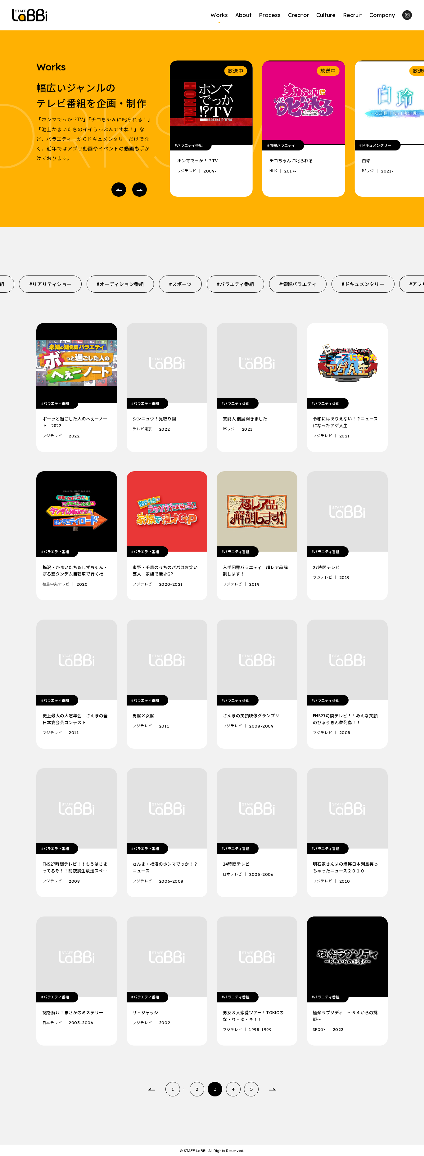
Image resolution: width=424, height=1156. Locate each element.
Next (139, 189)
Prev (118, 189)
